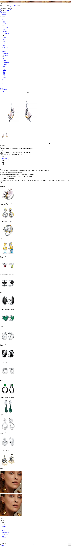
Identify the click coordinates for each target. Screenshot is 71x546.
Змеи (4, 58)
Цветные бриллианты (6, 33)
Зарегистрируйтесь (7, 10)
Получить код (9, 6)
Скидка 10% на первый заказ (5, 532)
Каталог (3, 91)
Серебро (4, 22)
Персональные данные (5, 534)
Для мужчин (4, 60)
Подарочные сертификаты (5, 47)
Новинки (4, 24)
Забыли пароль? (16, 5)
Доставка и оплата (4, 526)
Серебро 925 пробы (4, 158)
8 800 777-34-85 (7, 12)
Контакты (3, 536)
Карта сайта (3, 530)
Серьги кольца (5, 65)
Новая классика (5, 32)
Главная (3, 90)
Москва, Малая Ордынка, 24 (4, 89)
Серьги (4, 36)
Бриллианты (4, 23)
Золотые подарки (5, 27)
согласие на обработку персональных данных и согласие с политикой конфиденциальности (26, 544)
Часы (4, 41)
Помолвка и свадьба (5, 53)
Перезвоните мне (2, 11)
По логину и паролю (7, 4)
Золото (4, 21)
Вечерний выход (5, 31)
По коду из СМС (2, 4)
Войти (11, 9)
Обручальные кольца (6, 62)
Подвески (4, 37)
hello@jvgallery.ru (4, 537)
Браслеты (4, 44)
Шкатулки (4, 29)
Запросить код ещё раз (3, 9)
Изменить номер (8, 9)
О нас (2, 529)
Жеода (4, 34)
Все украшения (4, 51)
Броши (4, 39)
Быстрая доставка (5, 55)
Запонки (4, 40)
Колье (4, 38)
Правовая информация (5, 533)
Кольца (4, 42)
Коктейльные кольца (5, 63)
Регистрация (3, 12)
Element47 (1, 140)
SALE (2, 48)
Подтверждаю (2, 545)
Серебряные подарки (6, 59)
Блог (2, 46)
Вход (1, 12)
